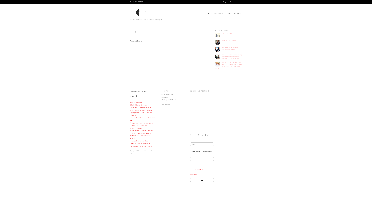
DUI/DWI (133, 133)
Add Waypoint (198, 169)
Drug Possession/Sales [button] (137, 110)
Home (210, 13)
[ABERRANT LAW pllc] (139, 16)
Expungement (227, 33)
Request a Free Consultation (232, 2)
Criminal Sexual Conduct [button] (138, 105)
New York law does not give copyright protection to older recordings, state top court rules (228, 65)
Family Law (147, 143)
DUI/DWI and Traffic (144, 133)
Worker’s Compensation (138, 146)
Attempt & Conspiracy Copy (139, 141)
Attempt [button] (139, 102)
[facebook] (136, 96)
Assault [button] (132, 102)
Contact (229, 13)
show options (193, 174)
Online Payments (136, 128)
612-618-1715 (139, 2)
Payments (237, 13)
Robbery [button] (149, 113)
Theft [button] (142, 113)
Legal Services (218, 13)
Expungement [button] (134, 113)
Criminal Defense (136, 143)
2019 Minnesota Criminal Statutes (141, 131)
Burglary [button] (133, 115)
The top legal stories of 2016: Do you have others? (231, 49)
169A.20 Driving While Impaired (140, 136)
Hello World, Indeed (229, 41)
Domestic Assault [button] (145, 107)
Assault (132, 138)
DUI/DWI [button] (150, 110)
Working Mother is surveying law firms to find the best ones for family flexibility (232, 57)
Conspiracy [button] (133, 107)
